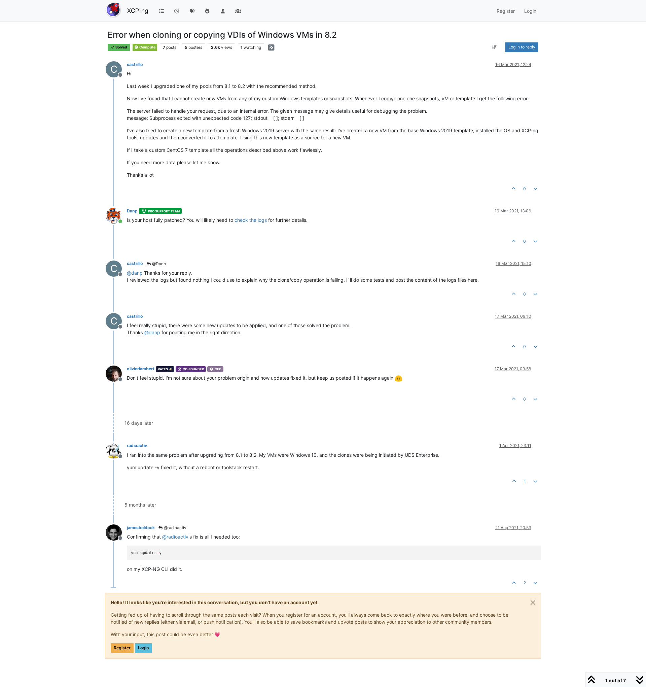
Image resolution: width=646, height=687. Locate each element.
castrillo (135, 64)
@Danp (158, 263)
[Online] (116, 215)
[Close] (533, 602)
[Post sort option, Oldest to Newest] (494, 47)
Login (143, 647)
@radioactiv (174, 527)
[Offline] (116, 373)
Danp (132, 210)
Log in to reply (521, 46)
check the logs (251, 220)
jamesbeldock (141, 527)
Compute (147, 47)
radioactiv (137, 445)
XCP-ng (137, 10)
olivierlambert (140, 368)
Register (122, 647)
